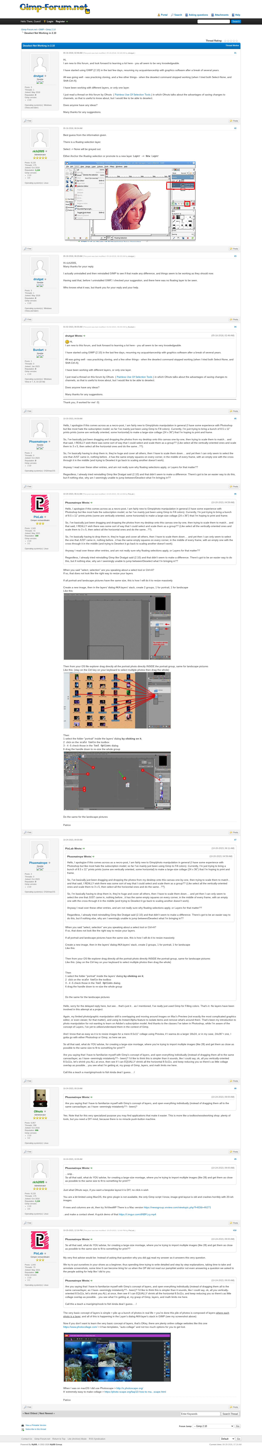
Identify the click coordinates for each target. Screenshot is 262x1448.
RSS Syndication (97, 1439)
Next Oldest (31, 1413)
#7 (235, 840)
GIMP (41, 29)
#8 (235, 1088)
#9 (235, 1159)
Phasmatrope (38, 441)
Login (50, 21)
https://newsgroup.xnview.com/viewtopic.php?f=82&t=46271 (177, 1207)
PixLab (38, 516)
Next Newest (46, 1413)
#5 (235, 418)
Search (178, 15)
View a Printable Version (35, 1425)
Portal (164, 15)
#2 (235, 128)
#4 (235, 327)
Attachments (221, 15)
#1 (235, 53)
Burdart (38, 349)
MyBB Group (56, 1444)
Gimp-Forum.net (29, 29)
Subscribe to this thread (35, 1429)
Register (60, 21)
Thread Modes (232, 45)
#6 (235, 494)
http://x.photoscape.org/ (129, 1388)
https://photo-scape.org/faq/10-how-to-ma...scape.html (135, 1391)
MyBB (34, 1444)
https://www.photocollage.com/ (80, 1326)
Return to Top (58, 1439)
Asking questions (198, 15)
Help (237, 15)
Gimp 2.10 (51, 29)
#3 (235, 256)
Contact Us (26, 1439)
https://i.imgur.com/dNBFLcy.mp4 (137, 1214)
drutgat (38, 75)
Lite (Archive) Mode (77, 1439)
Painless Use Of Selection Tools (132, 94)
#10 (234, 1230)
